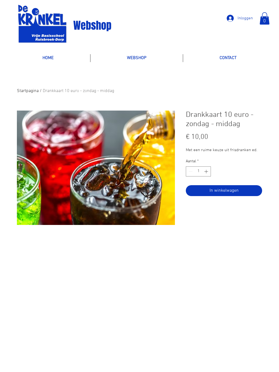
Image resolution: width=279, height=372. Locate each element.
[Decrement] (190, 171)
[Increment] (206, 171)
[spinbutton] (198, 171)
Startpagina (28, 91)
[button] (264, 18)
